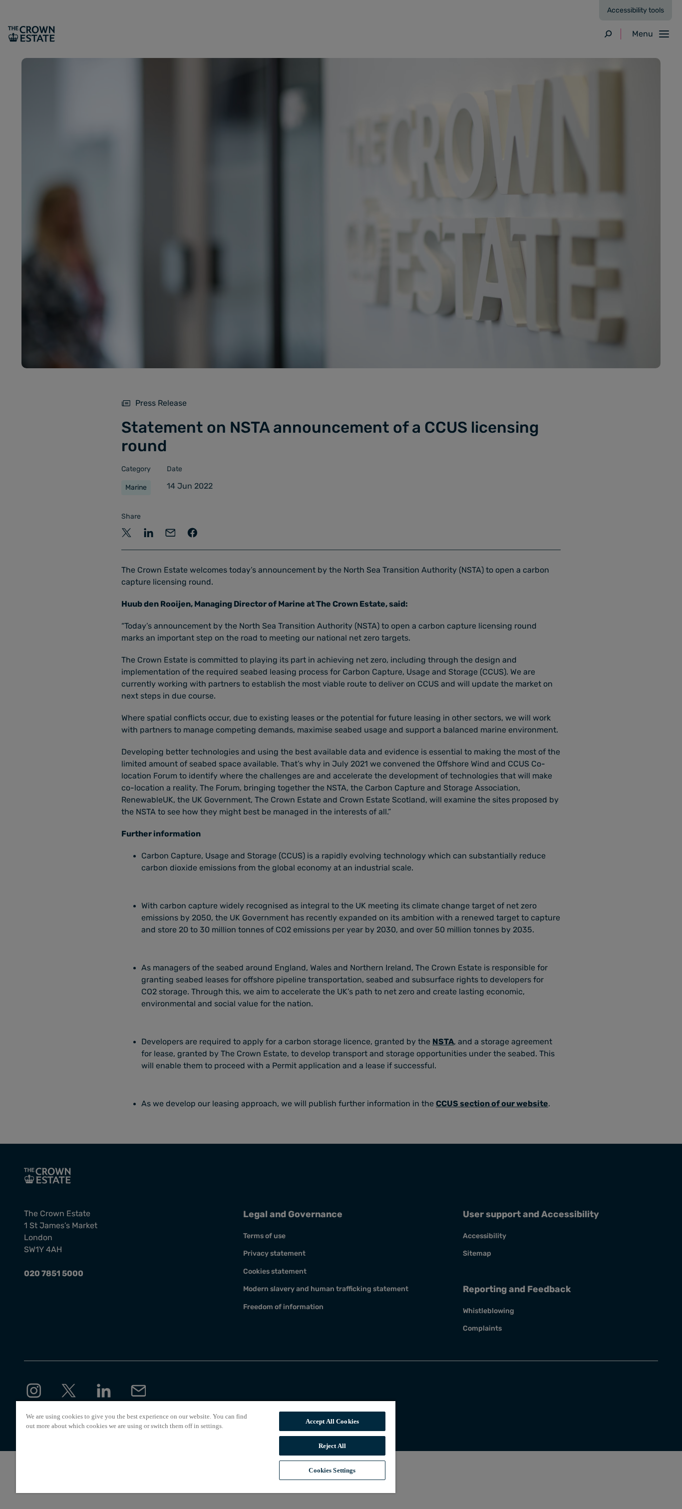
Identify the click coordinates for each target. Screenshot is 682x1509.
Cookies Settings (332, 1470)
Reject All (332, 1446)
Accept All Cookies (332, 1421)
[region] (205, 1446)
